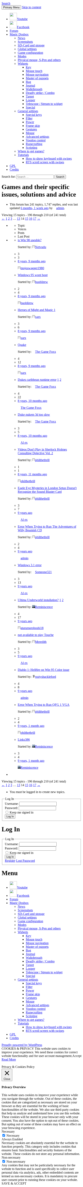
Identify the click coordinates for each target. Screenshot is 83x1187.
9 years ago (25, 512)
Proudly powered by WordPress (22, 1045)
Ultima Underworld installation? (38, 600)
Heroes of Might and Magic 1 (36, 310)
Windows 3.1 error (30, 565)
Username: (12, 803)
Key (28, 67)
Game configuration (30, 52)
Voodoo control (36, 140)
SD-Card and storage (31, 45)
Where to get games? (31, 151)
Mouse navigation (37, 74)
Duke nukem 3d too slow (34, 414)
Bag (28, 82)
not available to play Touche (36, 635)
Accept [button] (76, 1056)
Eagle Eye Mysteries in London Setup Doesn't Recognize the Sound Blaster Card (47, 489)
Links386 (24, 739)
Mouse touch (34, 71)
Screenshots (25, 41)
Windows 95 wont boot (33, 275)
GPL (13, 166)
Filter (29, 118)
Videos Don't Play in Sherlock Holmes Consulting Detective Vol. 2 (42, 451)
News (21, 38)
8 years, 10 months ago (32, 400)
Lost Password (25, 860)
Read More (9, 1059)
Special (30, 107)
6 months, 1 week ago (35, 208)
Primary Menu (11, 7)
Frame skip (33, 125)
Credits (14, 169)
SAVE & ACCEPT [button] (14, 1183)
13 (18, 218)
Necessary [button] (8, 1131)
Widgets (23, 63)
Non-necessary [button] (11, 1157)
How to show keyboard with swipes (49, 158)
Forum (14, 30)
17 (34, 218)
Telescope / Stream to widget (44, 103)
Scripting (31, 147)
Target (30, 96)
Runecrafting (34, 144)
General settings (28, 111)
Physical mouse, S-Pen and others (39, 60)
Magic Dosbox (19, 34)
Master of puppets (37, 78)
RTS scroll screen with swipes (45, 162)
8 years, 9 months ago (32, 261)
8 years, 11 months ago (32, 474)
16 (30, 218)
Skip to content (31, 7)
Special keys (34, 114)
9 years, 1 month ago (31, 725)
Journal (30, 85)
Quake (22, 345)
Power (30, 122)
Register (10, 860)
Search (6, 3)
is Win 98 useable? (30, 240)
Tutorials (23, 155)
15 (26, 218)
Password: (12, 808)
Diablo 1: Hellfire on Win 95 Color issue (43, 670)
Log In (10, 816)
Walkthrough (34, 89)
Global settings (27, 49)
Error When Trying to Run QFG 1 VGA (44, 704)
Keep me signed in (21, 812)
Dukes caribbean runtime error (37, 379)
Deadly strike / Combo (40, 93)
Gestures (31, 129)
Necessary (13, 1135)
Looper (30, 100)
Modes (22, 56)
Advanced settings (37, 136)
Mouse (30, 133)
